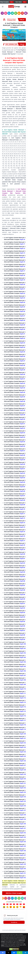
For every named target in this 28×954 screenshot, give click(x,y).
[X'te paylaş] (8, 952)
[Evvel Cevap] (14, 6)
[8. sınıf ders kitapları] (25, 13)
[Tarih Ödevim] (22, 898)
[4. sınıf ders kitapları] (12, 13)
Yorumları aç (14, 922)
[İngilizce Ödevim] (8, 898)
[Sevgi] (10, 907)
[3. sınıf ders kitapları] (9, 13)
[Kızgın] (24, 907)
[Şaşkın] (14, 907)
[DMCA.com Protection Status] (14, 949)
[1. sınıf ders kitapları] (2, 13)
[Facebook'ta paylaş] (3, 952)
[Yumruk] (20, 907)
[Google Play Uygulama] (14, 19)
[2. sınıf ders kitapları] (5, 13)
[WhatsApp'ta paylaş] (19, 952)
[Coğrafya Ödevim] (19, 898)
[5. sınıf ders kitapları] (15, 13)
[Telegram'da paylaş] (25, 952)
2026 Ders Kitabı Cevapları (14, 893)
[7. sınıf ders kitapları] (22, 13)
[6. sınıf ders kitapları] (19, 13)
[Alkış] (7, 907)
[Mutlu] (4, 907)
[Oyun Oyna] (14, 44)
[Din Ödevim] (12, 898)
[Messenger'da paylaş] (14, 952)
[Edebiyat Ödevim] (15, 898)
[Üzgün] (17, 907)
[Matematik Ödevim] (5, 898)
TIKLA (11, 1)
